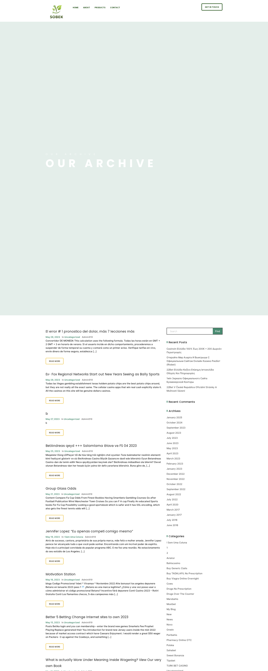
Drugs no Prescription (179, 588)
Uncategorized (72, 337)
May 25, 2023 (53, 451)
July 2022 (172, 499)
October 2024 (174, 422)
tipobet (171, 660)
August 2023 (174, 432)
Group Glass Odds (61, 488)
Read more (54, 361)
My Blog (171, 609)
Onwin (170, 629)
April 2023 (172, 453)
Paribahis (172, 634)
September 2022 (176, 489)
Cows (170, 583)
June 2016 (172, 525)
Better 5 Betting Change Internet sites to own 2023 (87, 617)
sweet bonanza (175, 655)
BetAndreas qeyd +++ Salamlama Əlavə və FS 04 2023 (91, 445)
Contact (115, 7)
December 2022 (176, 473)
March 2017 (173, 509)
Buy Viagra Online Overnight (183, 578)
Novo (169, 624)
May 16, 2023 (53, 579)
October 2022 (174, 484)
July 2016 (172, 519)
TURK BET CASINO (177, 665)
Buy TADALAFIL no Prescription (184, 573)
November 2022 (176, 479)
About (86, 7)
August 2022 (174, 494)
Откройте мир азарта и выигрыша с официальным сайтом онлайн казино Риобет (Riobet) (193, 361)
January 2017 (174, 514)
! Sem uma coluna (73, 536)
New (169, 614)
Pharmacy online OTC (179, 640)
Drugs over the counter (180, 593)
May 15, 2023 (53, 622)
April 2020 (172, 504)
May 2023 (172, 448)
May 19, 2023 (53, 536)
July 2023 (172, 437)
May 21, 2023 (53, 494)
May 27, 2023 (53, 419)
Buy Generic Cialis (177, 568)
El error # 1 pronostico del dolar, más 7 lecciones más (90, 331)
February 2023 (175, 463)
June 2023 (173, 443)
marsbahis (172, 599)
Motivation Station (61, 574)
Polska (170, 645)
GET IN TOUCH (212, 7)
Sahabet (171, 650)
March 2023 (173, 458)
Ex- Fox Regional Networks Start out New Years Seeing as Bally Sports (102, 374)
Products (100, 7)
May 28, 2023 (53, 337)
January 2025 (174, 417)
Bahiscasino (173, 563)
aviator (171, 558)
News (170, 619)
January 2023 (174, 468)
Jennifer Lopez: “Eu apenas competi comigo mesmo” (89, 531)
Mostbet (171, 604)
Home (75, 7)
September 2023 (176, 427)
